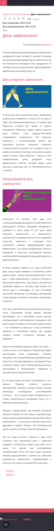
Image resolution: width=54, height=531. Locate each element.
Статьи (15, 14)
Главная (7, 14)
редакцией (46, 45)
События (25, 14)
